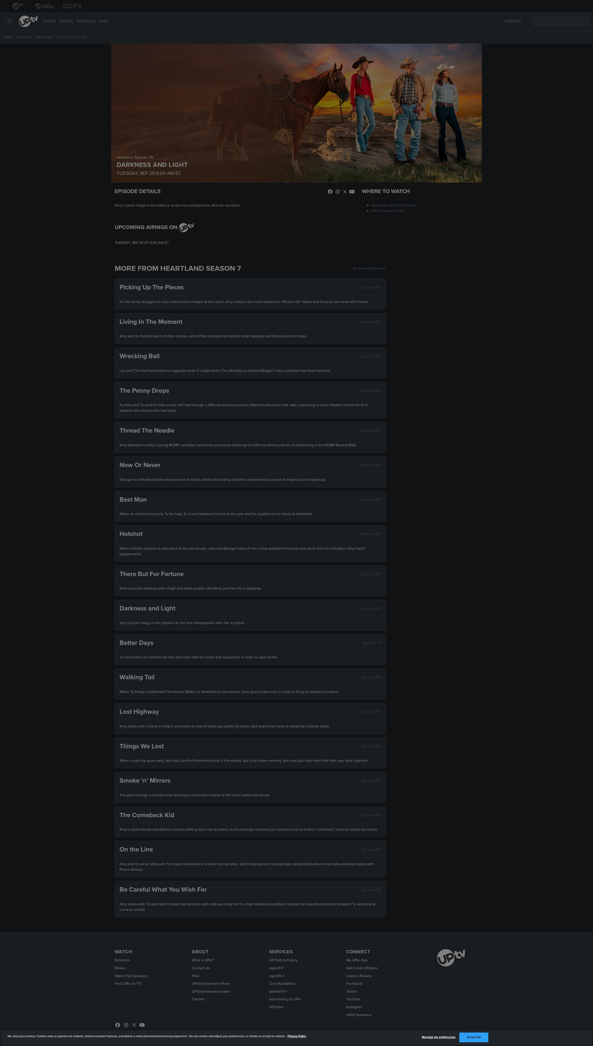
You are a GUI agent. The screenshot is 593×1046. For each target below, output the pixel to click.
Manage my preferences (438, 1037)
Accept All (474, 1037)
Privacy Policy (296, 1036)
